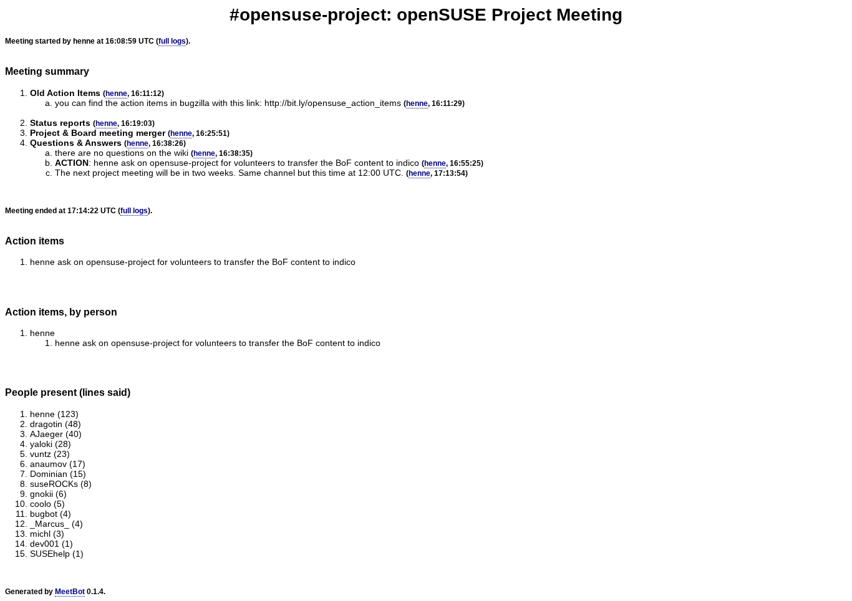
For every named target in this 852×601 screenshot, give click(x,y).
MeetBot (70, 591)
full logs (172, 41)
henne (116, 93)
